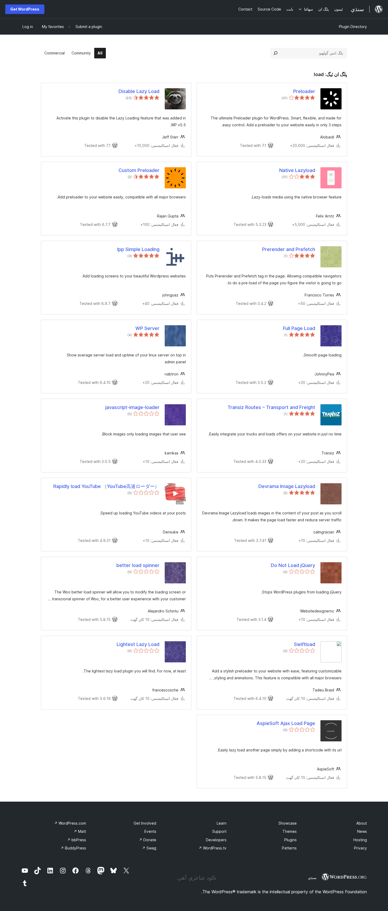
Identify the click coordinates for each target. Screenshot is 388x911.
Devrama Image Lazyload (286, 486)
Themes (289, 831)
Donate (147, 840)
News (362, 831)
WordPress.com (70, 823)
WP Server (147, 328)
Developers (216, 840)
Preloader (304, 91)
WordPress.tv (212, 848)
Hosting (360, 840)
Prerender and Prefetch (288, 249)
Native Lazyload (297, 170)
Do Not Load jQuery (293, 565)
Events (150, 831)
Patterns (289, 848)
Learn (221, 823)
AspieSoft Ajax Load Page (286, 723)
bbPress (76, 840)
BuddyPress (73, 848)
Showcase (287, 823)
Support (219, 831)
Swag (149, 848)
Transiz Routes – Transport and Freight (271, 407)
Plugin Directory (353, 26)
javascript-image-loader (132, 407)
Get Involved (145, 823)
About (361, 823)
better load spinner (137, 565)
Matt (80, 831)
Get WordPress (24, 9)
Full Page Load (299, 328)
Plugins (290, 840)
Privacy (360, 848)
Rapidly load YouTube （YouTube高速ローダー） (106, 486)
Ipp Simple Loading (138, 249)
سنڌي (312, 878)
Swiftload (304, 644)
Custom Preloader (139, 170)
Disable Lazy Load (139, 91)
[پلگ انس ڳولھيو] (275, 53)
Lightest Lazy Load (138, 644)
